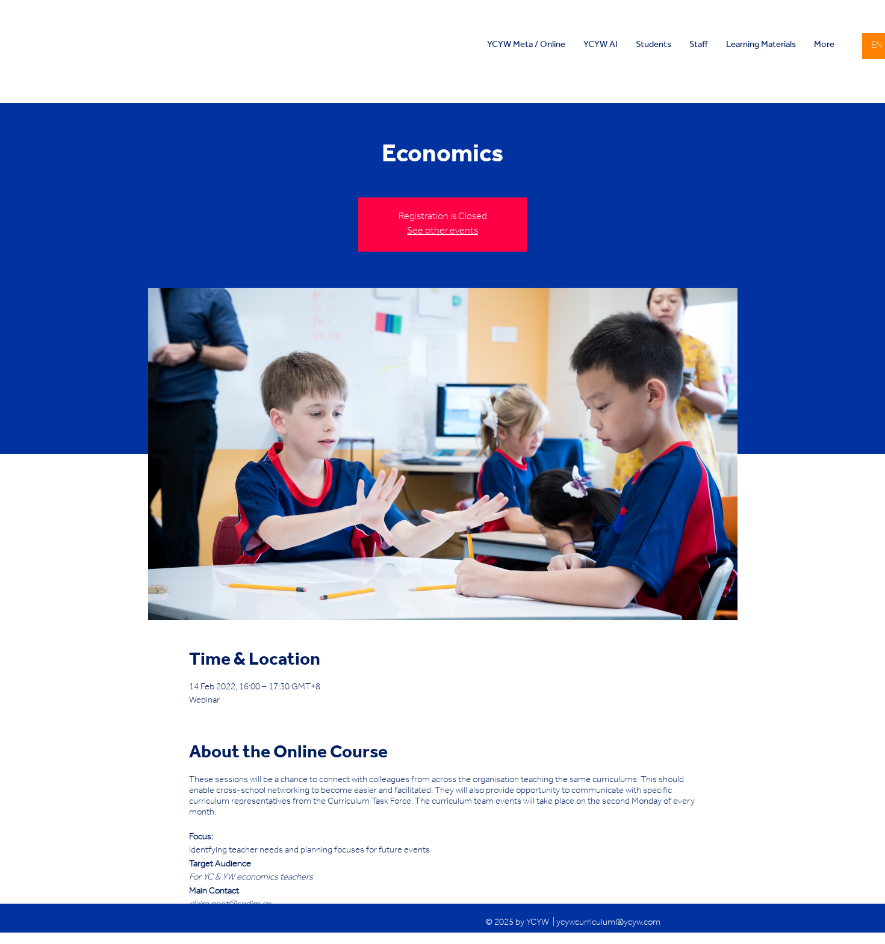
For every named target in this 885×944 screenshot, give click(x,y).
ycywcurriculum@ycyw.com (608, 923)
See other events (442, 232)
